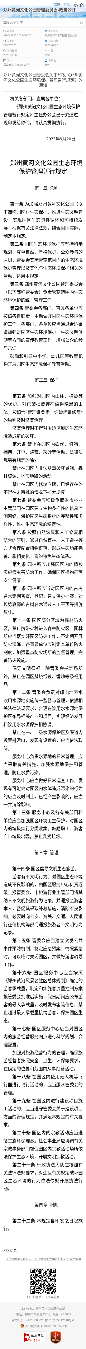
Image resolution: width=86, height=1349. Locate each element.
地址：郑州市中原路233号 (33, 1314)
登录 (67, 4)
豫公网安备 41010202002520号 (45, 1326)
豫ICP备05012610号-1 (60, 1320)
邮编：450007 (61, 1314)
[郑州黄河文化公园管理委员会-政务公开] (43, 10)
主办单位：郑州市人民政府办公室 (43, 1308)
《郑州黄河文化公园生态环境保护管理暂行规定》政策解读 (43, 1259)
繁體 (57, 4)
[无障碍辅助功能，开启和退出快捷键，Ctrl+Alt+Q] (79, 4)
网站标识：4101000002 (27, 1320)
